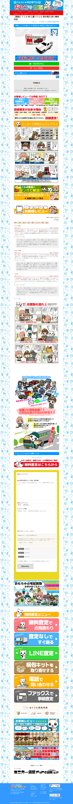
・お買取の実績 (42, 784)
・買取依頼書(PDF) (33, 789)
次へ (17, 298)
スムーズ (38, 222)
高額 (33, 222)
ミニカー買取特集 (32, 21)
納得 (43, 222)
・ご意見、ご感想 (33, 796)
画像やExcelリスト (25, 531)
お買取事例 (46, 11)
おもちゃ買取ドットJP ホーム (20, 21)
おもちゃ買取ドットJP (27, 802)
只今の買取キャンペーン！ (21, 11)
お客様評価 (51, 11)
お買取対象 (41, 11)
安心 (29, 222)
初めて (24, 222)
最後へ (19, 298)
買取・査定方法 (35, 11)
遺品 (47, 222)
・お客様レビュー (42, 786)
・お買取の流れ (33, 786)
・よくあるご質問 (42, 787)
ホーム (15, 11)
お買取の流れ (30, 11)
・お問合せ (32, 794)
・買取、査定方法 (33, 787)
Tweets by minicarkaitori (36, 457)
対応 (16, 222)
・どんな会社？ (42, 789)
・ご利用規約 (32, 793)
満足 (20, 222)
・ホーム (31, 784)
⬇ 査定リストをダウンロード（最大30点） (26, 542)
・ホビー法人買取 (42, 793)
